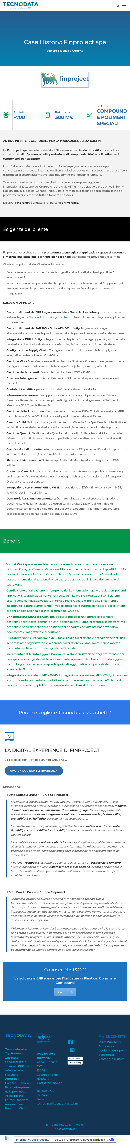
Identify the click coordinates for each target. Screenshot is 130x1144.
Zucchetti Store (110, 1044)
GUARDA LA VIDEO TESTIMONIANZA (34, 770)
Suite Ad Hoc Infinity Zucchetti (50, 317)
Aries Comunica (65, 1128)
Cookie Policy (75, 1062)
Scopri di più (65, 992)
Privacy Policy (75, 1058)
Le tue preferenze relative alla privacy (80, 1139)
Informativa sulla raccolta (32, 1139)
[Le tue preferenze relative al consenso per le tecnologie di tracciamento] (6, 1138)
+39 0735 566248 (45, 1093)
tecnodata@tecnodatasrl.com (57, 1103)
